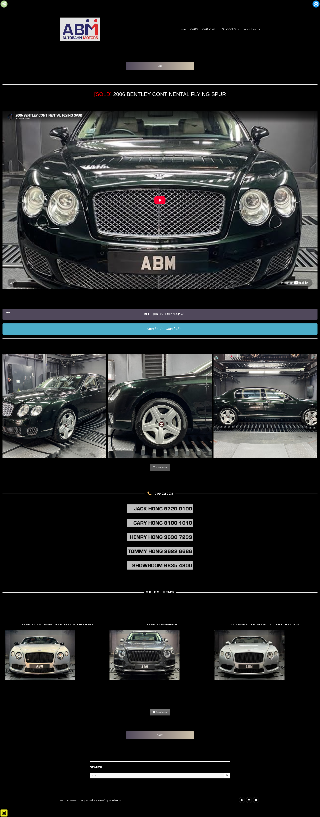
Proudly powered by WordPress (103, 800)
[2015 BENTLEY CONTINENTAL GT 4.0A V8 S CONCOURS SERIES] (55, 652)
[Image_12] (265, 406)
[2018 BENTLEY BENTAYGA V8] (160, 652)
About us (250, 29)
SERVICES (229, 29)
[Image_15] (160, 406)
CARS (194, 29)
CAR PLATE (210, 29)
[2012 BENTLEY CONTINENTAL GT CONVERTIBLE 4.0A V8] (265, 652)
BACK (160, 65)
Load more (162, 467)
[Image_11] (54, 406)
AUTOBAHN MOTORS (71, 800)
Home (182, 29)
